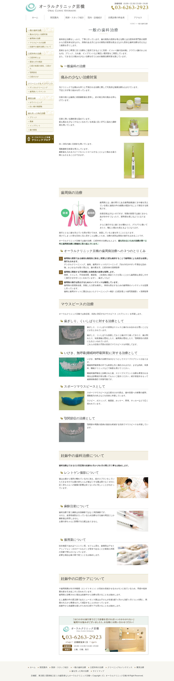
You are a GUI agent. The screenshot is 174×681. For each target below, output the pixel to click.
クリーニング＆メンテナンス (40, 83)
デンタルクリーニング (39, 87)
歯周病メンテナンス (38, 92)
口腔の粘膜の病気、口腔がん (40, 67)
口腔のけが (34, 77)
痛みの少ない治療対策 (39, 34)
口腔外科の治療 (34, 53)
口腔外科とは (35, 57)
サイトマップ (98, 671)
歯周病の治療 (35, 38)
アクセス (138, 17)
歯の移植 (33, 130)
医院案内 (54, 17)
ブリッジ (33, 117)
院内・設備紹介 (95, 17)
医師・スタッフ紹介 (74, 17)
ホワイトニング (36, 102)
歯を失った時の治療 (36, 113)
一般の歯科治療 (34, 30)
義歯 (31, 121)
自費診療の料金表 (116, 17)
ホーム (35, 17)
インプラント (35, 126)
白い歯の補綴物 (36, 106)
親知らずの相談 (36, 62)
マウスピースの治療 (38, 43)
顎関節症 (33, 72)
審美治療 (32, 98)
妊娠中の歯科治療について (40, 47)
